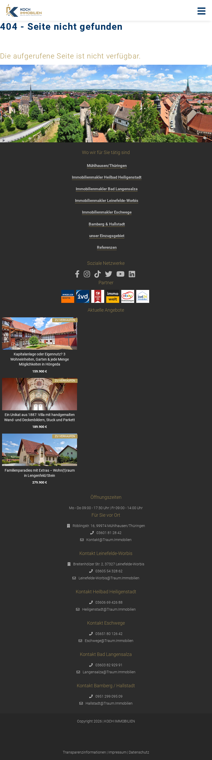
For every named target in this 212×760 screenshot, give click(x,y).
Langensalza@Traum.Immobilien (109, 672)
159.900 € (39, 371)
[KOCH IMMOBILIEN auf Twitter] (109, 275)
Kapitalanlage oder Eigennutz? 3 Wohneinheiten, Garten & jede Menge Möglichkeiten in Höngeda (39, 359)
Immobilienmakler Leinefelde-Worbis (106, 200)
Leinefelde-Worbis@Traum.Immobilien (109, 578)
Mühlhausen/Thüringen (107, 165)
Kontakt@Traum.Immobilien (109, 540)
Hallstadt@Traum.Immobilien (109, 703)
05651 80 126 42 (109, 634)
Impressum (117, 752)
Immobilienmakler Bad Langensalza (107, 189)
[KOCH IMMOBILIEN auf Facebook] (78, 275)
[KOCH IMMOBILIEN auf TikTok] (98, 275)
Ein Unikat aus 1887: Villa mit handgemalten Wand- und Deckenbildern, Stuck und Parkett (39, 417)
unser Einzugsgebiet (106, 235)
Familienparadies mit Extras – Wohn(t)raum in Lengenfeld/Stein (40, 473)
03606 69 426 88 (109, 602)
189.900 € (39, 427)
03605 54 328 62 (109, 571)
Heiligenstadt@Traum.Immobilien (109, 609)
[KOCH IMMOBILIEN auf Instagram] (88, 275)
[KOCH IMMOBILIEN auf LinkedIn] (133, 275)
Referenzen (107, 247)
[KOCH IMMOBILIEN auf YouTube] (121, 275)
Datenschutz (139, 752)
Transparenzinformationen (84, 752)
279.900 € (39, 483)
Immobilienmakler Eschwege (107, 212)
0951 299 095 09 (109, 696)
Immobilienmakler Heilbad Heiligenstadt (106, 177)
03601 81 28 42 (109, 533)
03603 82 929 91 (109, 665)
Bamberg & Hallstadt (107, 224)
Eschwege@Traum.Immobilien (109, 641)
